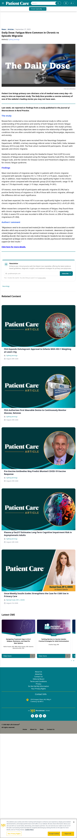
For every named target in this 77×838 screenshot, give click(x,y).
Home (25, 729)
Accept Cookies (54, 834)
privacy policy (42, 278)
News (42, 729)
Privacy (38, 684)
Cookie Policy (29, 830)
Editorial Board (38, 679)
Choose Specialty (36, 9)
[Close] (74, 822)
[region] (38, 828)
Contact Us (38, 676)
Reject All (68, 834)
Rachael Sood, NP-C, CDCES (15, 600)
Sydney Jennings (11, 355)
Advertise (38, 674)
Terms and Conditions (38, 681)
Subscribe (65, 273)
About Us (38, 672)
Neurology (5, 286)
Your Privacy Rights (38, 689)
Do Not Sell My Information (38, 686)
